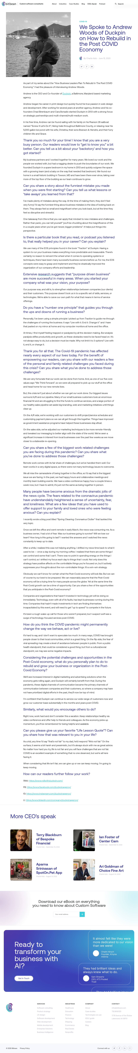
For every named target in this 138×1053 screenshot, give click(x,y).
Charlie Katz (91, 58)
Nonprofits (69, 1032)
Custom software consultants (31, 4)
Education (69, 1011)
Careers (88, 1022)
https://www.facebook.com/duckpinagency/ (49, 787)
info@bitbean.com (119, 1008)
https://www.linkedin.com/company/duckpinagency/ (52, 800)
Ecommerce (70, 1025)
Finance (68, 1015)
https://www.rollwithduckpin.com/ (46, 780)
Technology (69, 1018)
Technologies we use (93, 1015)
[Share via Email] (92, 66)
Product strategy (43, 1011)
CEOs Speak (92, 4)
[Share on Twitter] (81, 66)
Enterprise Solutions (45, 1029)
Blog (83, 4)
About (54, 4)
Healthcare (69, 1008)
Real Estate (69, 1029)
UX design (41, 1015)
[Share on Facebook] (87, 66)
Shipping (68, 1022)
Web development (44, 1022)
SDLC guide (89, 1018)
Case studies (90, 1011)
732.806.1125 (116, 1011)
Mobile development (45, 1025)
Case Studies (74, 4)
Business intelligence (45, 1032)
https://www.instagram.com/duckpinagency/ (48, 793)
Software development (46, 1018)
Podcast (102, 4)
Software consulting (45, 1008)
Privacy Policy (25, 1048)
